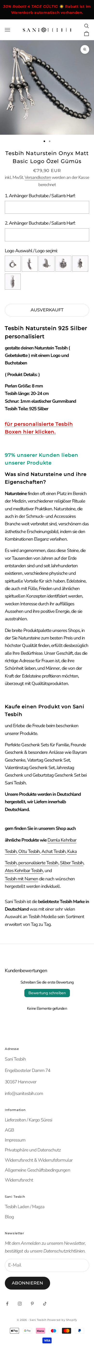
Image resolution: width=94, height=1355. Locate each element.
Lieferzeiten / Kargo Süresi (28, 1120)
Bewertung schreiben (47, 993)
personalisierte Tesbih (38, 863)
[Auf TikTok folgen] (44, 1303)
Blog (9, 1217)
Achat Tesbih (53, 851)
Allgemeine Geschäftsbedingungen (37, 1170)
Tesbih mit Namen (21, 879)
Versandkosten (38, 177)
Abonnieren (27, 1283)
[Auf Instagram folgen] (19, 1303)
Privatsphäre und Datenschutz (33, 1150)
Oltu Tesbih (29, 851)
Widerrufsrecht (19, 1180)
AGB (9, 1130)
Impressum (15, 1140)
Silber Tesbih (72, 863)
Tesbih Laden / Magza (24, 1207)
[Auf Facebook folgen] (7, 1303)
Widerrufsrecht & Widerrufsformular (39, 1160)
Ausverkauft (47, 310)
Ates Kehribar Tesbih (24, 870)
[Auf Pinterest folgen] (32, 1303)
